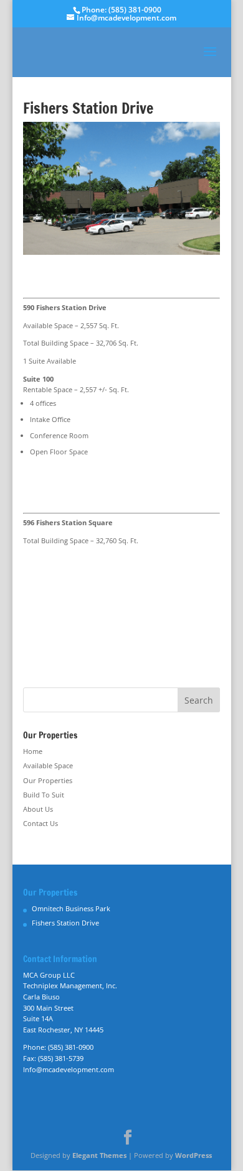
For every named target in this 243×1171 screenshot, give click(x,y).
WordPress (193, 1155)
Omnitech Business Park (71, 908)
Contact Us (40, 823)
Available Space (48, 765)
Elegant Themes (99, 1155)
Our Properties (47, 780)
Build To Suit (43, 794)
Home (32, 751)
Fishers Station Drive (65, 922)
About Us (38, 809)
